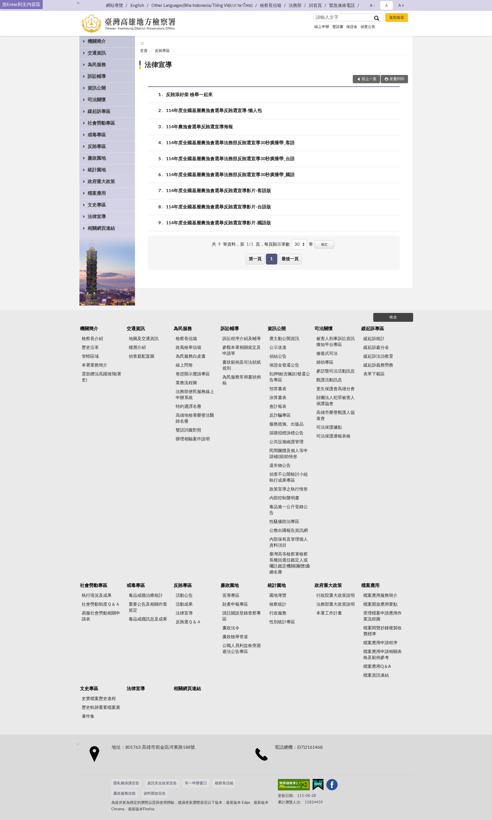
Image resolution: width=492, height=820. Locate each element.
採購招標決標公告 (286, 433)
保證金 (351, 27)
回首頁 (315, 5)
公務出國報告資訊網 (288, 530)
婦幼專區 (324, 362)
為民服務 (97, 64)
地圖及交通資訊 (144, 339)
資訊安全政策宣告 (162, 783)
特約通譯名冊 (188, 406)
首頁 (143, 51)
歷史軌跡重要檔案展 (101, 707)
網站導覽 (114, 5)
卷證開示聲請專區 (193, 374)
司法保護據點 (329, 427)
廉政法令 (230, 628)
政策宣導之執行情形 (288, 489)
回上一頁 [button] (369, 79)
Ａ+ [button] (400, 5)
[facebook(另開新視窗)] (332, 786)
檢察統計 (277, 604)
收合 (393, 317)
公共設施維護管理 (286, 442)
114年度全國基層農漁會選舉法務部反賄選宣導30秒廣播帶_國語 (230, 174)
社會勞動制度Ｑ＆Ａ (101, 604)
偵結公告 (277, 356)
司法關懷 (97, 99)
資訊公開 (97, 88)
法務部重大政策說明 (335, 604)
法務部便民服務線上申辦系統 (195, 395)
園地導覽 (277, 595)
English (137, 5)
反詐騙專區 (280, 415)
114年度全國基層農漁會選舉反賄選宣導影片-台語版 (218, 207)
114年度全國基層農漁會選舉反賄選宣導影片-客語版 (218, 190)
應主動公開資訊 (284, 339)
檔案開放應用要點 (380, 604)
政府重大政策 (101, 181)
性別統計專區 (282, 622)
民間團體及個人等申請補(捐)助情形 (288, 454)
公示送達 (277, 347)
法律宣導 (97, 216)
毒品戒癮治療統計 (146, 595)
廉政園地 (97, 158)
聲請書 (337, 27)
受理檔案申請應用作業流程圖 (382, 616)
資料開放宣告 (155, 793)
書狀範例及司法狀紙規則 (241, 365)
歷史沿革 (90, 347)
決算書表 (277, 398)
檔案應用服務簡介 (380, 595)
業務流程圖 (186, 383)
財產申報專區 (235, 604)
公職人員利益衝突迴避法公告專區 (241, 649)
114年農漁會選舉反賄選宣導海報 (199, 127)
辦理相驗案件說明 (193, 439)
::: (78, 3)
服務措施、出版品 (286, 424)
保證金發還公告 (284, 365)
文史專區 (97, 205)
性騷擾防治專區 (284, 522)
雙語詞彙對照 (188, 430)
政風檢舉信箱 (188, 347)
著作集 (88, 716)
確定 (324, 244)
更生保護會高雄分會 (335, 389)
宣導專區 (230, 595)
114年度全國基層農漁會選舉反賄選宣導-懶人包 (214, 110)
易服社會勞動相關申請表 (101, 616)
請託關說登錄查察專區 (241, 616)
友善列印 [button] (397, 79)
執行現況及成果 (97, 595)
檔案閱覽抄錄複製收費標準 (382, 631)
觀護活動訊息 (329, 380)
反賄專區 (97, 146)
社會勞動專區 (101, 123)
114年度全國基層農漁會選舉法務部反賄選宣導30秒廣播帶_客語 (230, 143)
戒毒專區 (97, 135)
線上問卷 (184, 365)
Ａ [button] (386, 5)
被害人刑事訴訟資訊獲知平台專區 (335, 342)
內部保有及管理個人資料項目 (288, 542)
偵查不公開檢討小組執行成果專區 (288, 477)
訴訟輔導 (97, 76)
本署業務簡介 (94, 365)
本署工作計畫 (329, 613)
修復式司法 (327, 353)
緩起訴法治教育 (378, 356)
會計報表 (277, 406)
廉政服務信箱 (124, 793)
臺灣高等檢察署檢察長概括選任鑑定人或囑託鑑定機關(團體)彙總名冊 (289, 563)
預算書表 (277, 389)
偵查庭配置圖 (141, 356)
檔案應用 (97, 193)
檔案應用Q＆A (377, 666)
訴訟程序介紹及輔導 (241, 339)
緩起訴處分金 (376, 347)
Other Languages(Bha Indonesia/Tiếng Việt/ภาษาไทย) (202, 5)
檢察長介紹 (92, 339)
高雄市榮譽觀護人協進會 (335, 415)
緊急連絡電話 (342, 5)
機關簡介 (97, 41)
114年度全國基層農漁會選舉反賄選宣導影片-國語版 (218, 223)
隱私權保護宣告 (126, 783)
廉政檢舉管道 (235, 637)
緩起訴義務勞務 (378, 365)
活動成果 (184, 604)
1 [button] (271, 259)
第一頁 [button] (255, 259)
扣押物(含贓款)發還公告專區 (289, 377)
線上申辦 (321, 27)
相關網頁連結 (101, 228)
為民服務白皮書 (191, 356)
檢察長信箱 (270, 5)
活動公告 (184, 595)
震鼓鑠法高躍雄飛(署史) (101, 377)
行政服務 (277, 613)
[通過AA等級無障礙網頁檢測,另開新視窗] (294, 786)
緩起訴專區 (99, 111)
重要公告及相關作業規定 (148, 607)
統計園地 (97, 170)
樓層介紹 (137, 347)
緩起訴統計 (374, 339)
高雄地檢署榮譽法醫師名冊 (195, 418)
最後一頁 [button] (290, 259)
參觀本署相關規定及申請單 (241, 350)
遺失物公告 (280, 465)
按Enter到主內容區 (21, 4)
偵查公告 (367, 27)
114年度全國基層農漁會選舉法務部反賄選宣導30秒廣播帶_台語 (230, 158)
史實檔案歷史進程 (99, 699)
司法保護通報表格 (333, 436)
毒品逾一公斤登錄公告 (288, 510)
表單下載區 (374, 374)
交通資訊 (97, 53)
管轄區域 (90, 356)
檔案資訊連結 (376, 675)
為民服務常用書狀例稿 (241, 380)
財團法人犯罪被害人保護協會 (335, 401)
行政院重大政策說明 (335, 595)
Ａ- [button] (372, 5)
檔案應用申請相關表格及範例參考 (382, 655)
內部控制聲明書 (284, 498)
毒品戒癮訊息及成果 (148, 619)
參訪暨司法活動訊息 (335, 371)
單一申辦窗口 (196, 783)
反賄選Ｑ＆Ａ (188, 622)
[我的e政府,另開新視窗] (318, 786)
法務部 (295, 5)
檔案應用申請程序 (380, 643)
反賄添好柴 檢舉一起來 (189, 94)
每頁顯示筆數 (277, 244)
